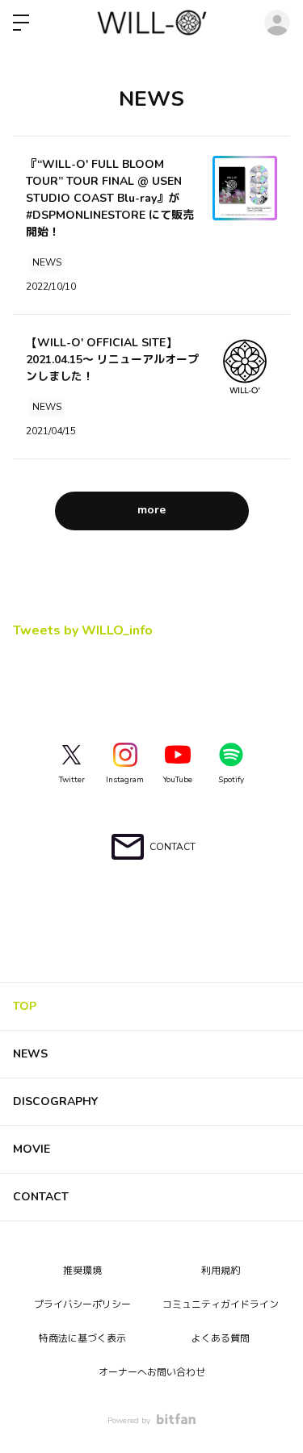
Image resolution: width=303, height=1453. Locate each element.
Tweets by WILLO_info (83, 630)
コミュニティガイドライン (220, 1304)
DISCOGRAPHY (55, 1101)
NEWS (30, 1053)
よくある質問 (220, 1338)
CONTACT (41, 1196)
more (151, 509)
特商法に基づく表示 (82, 1338)
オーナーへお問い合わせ (152, 1372)
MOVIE (31, 1149)
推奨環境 (82, 1270)
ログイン (277, 23)
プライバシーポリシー (82, 1304)
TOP (24, 1006)
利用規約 (220, 1270)
